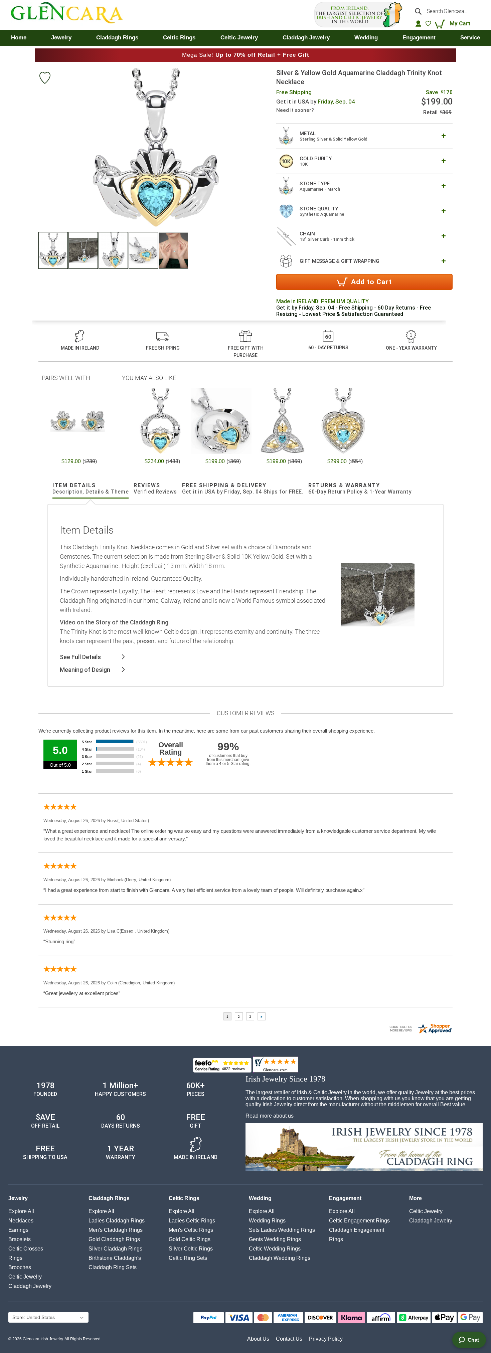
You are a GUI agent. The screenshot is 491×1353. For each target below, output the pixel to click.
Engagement (345, 1198)
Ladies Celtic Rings (192, 1220)
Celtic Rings (184, 1198)
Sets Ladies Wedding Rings (282, 1230)
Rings (15, 1258)
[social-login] (418, 23)
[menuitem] (19, 38)
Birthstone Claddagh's (115, 1258)
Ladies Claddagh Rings (117, 1220)
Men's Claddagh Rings (116, 1230)
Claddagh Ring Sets (113, 1267)
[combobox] (445, 11)
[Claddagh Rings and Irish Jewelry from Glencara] (71, 15)
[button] (53, 250)
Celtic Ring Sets (188, 1258)
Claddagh (29, 1286)
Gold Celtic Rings (189, 1239)
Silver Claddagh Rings (115, 1248)
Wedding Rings (267, 1220)
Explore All (21, 1211)
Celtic (25, 1277)
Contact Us (289, 1339)
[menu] (245, 38)
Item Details (90, 488)
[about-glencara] (364, 1147)
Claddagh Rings (109, 1198)
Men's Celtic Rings (191, 1230)
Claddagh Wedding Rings (279, 1258)
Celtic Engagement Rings (359, 1220)
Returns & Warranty (360, 488)
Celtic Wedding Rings (275, 1248)
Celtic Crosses (25, 1248)
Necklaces (20, 1220)
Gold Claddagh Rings (114, 1239)
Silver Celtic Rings (191, 1248)
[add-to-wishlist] (44, 78)
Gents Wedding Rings (275, 1239)
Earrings (18, 1230)
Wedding (260, 1198)
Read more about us (270, 1116)
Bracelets (19, 1239)
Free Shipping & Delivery (242, 488)
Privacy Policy (326, 1339)
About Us (258, 1339)
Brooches (19, 1267)
